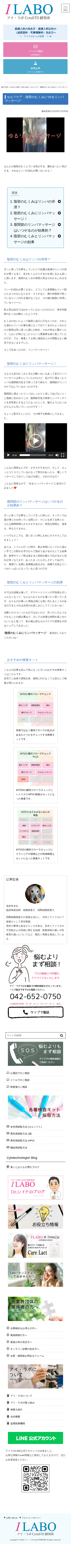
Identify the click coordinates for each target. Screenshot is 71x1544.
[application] (35, 441)
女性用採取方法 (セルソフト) (26, 1126)
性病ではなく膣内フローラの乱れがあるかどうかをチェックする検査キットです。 (35, 734)
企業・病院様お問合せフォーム (27, 1355)
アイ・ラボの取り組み (23, 1402)
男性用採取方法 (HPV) (22, 1140)
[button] (35, 32)
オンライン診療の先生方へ (24, 1349)
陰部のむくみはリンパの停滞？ (34, 204)
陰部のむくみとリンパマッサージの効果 (34, 239)
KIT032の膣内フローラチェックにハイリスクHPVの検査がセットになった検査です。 (35, 794)
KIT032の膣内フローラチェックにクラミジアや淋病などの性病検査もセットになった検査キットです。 (35, 854)
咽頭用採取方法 (18, 1147)
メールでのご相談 (20, 1080)
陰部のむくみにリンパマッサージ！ (34, 216)
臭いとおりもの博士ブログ (24, 1167)
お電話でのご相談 (20, 1073)
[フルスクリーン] (62, 455)
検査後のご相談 (18, 1086)
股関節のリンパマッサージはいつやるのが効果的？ (34, 227)
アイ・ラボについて (21, 1395)
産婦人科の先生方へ (21, 1342)
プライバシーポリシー (31, 1518)
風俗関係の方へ (18, 1335)
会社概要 (15, 1416)
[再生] (8, 455)
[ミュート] (57, 455)
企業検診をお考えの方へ (23, 1328)
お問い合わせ (12, 1518)
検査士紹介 (17, 1409)
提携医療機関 (18, 1423)
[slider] (33, 455)
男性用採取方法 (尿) (21, 1133)
